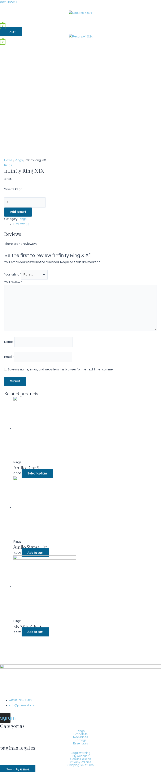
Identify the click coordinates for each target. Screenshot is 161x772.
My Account (81, 756)
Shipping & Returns (80, 765)
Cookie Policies (80, 759)
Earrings (80, 740)
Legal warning (80, 753)
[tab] (85, 224)
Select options (37, 473)
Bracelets (80, 734)
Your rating (12, 274)
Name (9, 341)
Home (8, 160)
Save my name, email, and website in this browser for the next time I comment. (62, 369)
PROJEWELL (9, 2)
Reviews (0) (21, 224)
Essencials (80, 743)
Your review (13, 282)
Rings (19, 160)
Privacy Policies (80, 762)
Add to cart (18, 211)
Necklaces (80, 737)
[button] (80, 19)
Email (9, 356)
